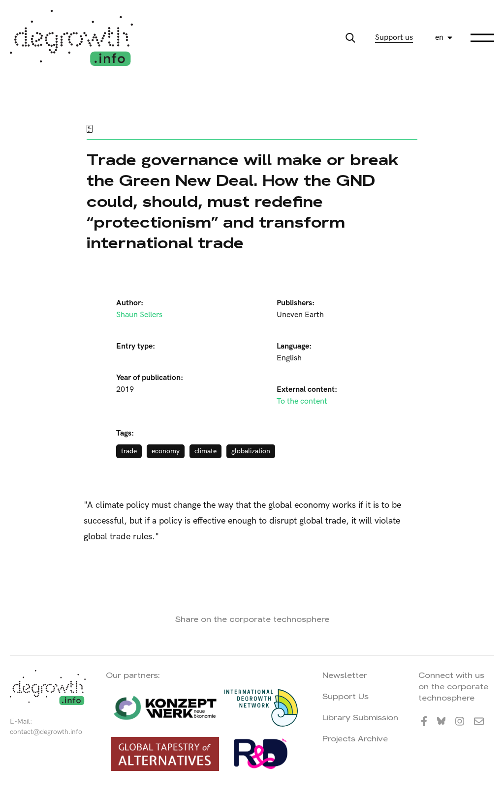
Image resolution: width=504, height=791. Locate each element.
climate (205, 451)
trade (129, 451)
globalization (250, 451)
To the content (302, 401)
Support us (394, 37)
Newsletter (344, 675)
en (439, 37)
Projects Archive (355, 738)
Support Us (345, 696)
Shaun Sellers (139, 315)
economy (166, 451)
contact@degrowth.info (46, 732)
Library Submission (360, 717)
